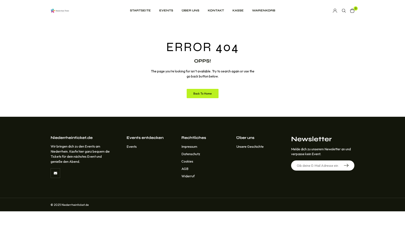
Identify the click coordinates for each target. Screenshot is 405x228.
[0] (352, 10)
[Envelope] (55, 173)
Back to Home (202, 93)
